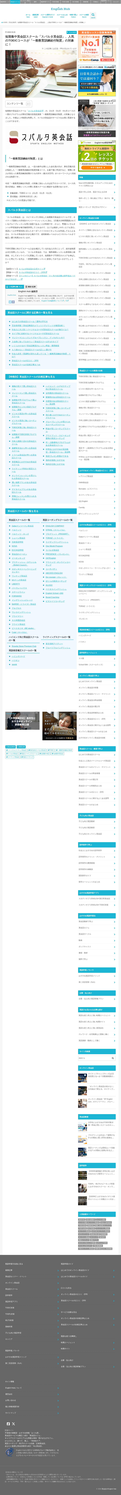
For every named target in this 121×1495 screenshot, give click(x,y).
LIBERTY (16, 584)
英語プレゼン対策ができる (57, 456)
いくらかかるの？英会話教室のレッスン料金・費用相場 (35, 346)
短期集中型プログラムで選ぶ (90, 395)
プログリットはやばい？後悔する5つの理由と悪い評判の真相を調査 (101, 1136)
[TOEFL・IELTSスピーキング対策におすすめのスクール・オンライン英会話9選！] (82, 1188)
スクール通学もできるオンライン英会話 (95, 304)
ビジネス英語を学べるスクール (91, 389)
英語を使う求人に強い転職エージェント (95, 1015)
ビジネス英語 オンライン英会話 (89, 1222)
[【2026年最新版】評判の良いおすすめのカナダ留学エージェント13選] (82, 1175)
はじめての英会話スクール (89, 754)
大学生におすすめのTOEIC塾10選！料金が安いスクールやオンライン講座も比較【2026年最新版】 (101, 1123)
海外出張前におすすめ (55, 460)
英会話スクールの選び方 (88, 779)
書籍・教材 (83, 953)
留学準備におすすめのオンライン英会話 (95, 360)
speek (14, 664)
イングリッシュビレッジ (22, 600)
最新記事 (35, 16)
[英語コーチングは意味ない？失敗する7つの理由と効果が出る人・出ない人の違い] (82, 1152)
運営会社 (8, 1394)
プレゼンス (83, 619)
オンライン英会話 (25, 1)
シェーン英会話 (18, 538)
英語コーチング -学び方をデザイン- (93, 207)
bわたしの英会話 (19, 580)
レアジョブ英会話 (86, 476)
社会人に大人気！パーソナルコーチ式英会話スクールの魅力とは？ (40, 330)
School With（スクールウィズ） (91, 665)
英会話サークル (85, 934)
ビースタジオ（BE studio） (23, 628)
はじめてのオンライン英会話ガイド (75, 1270)
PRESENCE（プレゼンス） (58, 554)
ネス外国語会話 (18, 620)
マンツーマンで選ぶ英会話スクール (93, 414)
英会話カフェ (84, 928)
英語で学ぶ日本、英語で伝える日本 (93, 192)
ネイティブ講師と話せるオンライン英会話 (95, 230)
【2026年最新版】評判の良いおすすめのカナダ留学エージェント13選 (101, 1172)
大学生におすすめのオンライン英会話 (94, 345)
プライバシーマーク (26, 1455)
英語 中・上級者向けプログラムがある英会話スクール (96, 449)
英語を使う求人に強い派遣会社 (91, 1028)
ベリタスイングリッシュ (56, 589)
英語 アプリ (94, 1240)
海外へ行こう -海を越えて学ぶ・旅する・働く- (96, 199)
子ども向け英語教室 (87, 828)
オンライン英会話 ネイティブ (88, 1237)
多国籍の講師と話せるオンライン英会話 (95, 285)
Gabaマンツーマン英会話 (22, 526)
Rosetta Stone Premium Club (24, 646)
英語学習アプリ (45, 1)
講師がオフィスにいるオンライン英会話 (95, 311)
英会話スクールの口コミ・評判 (25, 361)
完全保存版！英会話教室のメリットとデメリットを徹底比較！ (38, 326)
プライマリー (17, 616)
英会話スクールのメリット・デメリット (95, 767)
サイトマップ (10, 1413)
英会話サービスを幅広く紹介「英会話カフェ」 (23, 1435)
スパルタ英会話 (34, 111)
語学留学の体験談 (86, 869)
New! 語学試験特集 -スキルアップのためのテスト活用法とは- (96, 184)
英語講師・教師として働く (89, 1040)
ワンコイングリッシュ (21, 612)
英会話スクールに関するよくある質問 (94, 798)
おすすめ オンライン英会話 (100, 1231)
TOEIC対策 (55, 1)
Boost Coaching (52, 597)
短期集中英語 (45, 753)
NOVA (14, 546)
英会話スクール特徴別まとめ (90, 786)
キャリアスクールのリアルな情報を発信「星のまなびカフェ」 (29, 1438)
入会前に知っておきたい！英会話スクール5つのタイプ (35, 342)
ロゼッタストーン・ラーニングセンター (95, 568)
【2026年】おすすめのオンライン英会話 (95, 224)
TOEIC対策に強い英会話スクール (92, 376)
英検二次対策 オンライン (103, 1225)
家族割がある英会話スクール (58, 397)
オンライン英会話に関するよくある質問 (95, 725)
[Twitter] (10, 301)
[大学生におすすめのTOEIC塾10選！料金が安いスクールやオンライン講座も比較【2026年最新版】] (82, 1126)
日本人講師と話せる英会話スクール (93, 420)
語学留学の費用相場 (87, 863)
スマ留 (81, 658)
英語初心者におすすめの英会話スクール (95, 442)
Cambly (82, 507)
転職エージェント (68, 1342)
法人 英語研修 (107, 1249)
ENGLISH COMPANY (55, 526)
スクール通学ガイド (48, 16)
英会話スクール (15, 1)
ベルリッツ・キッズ (20, 534)
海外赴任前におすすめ (55, 464)
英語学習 (81, 1219)
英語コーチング (28, 757)
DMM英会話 (83, 482)
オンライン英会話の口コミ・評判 (92, 719)
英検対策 (85, 1)
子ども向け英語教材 (87, 821)
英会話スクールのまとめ (88, 805)
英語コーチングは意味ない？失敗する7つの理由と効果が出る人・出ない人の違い (101, 1149)
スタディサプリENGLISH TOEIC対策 (93, 905)
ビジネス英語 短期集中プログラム (92, 401)
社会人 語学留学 (106, 1222)
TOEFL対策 (65, 1)
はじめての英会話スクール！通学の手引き (30, 322)
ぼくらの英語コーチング (56, 581)
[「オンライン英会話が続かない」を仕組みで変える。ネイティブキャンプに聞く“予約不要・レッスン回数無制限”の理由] (82, 1090)
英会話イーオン (85, 543)
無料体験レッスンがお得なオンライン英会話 (95, 250)
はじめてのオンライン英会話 (90, 681)
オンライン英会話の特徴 (88, 688)
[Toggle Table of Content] (27, 104)
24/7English (51, 558)
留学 (35, 1)
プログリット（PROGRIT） (57, 534)
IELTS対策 (76, 1)
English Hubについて (13, 1388)
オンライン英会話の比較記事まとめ (75, 1318)
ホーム (28, 16)
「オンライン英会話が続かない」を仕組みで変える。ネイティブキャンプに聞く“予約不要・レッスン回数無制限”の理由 (101, 1087)
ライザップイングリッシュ (57, 542)
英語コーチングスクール (29, 753)
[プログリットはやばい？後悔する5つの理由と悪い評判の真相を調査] (82, 1139)
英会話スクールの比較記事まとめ (26, 365)
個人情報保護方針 (12, 1407)
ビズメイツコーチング (55, 601)
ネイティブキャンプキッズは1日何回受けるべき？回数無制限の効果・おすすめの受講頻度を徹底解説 (101, 1075)
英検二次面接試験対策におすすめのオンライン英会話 (95, 352)
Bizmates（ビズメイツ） (88, 489)
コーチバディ (51, 569)
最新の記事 (32, 287)
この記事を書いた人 (15, 287)
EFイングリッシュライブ (89, 514)
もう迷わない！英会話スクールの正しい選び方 (32, 350)
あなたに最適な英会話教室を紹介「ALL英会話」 (24, 1446)
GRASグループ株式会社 (44, 1450)
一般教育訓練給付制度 (65, 750)
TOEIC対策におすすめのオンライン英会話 (95, 258)
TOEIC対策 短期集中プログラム (91, 383)
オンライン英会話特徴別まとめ (91, 713)
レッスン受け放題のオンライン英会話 (94, 292)
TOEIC (52, 750)
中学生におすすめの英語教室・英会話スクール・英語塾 (95, 458)
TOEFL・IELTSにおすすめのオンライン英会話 (95, 265)
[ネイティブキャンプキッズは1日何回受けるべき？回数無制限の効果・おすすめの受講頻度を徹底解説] (82, 1078)
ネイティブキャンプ (87, 495)
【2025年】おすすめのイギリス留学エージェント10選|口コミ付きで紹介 (101, 1198)
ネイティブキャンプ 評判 (87, 1243)
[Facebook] (13, 301)
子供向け (95, 1)
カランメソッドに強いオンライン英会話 (95, 273)
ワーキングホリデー (85, 1246)
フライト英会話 (18, 624)
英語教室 (104, 1234)
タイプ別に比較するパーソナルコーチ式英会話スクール (35, 334)
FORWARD (17, 596)
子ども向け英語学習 (13, 1333)
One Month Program (54, 546)
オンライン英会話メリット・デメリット (95, 694)
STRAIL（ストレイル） (56, 530)
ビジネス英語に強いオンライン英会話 (94, 236)
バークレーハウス (19, 588)
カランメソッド (84, 1234)
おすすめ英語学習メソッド (89, 976)
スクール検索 (84, 16)
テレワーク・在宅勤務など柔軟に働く (94, 1034)
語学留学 (8, 1295)
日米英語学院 (17, 542)
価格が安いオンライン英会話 (90, 243)
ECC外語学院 (18, 550)
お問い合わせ (10, 1400)
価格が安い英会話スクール (89, 408)
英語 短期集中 (90, 1219)
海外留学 (102, 1237)
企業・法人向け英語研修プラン (91, 999)
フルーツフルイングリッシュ (58, 648)
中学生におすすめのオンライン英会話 (94, 338)
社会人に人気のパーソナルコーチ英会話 (95, 761)
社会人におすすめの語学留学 (90, 850)
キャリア (116, 1)
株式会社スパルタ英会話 (38, 750)
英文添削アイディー (54, 644)
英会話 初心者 (95, 1234)
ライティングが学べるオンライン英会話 (95, 298)
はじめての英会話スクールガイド (74, 1276)
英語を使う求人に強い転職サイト (92, 1022)
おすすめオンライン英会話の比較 (92, 738)
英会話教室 (11, 747)
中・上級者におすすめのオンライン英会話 (95, 332)
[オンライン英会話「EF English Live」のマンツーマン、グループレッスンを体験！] (82, 1103)
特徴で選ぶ (73, 16)
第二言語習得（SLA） (87, 982)
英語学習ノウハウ (105, 1)
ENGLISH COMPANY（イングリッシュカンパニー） (95, 592)
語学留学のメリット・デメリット (92, 857)
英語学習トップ (5, 1)
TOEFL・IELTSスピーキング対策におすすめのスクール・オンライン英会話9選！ (101, 1185)
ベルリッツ (16, 530)
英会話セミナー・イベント (16, 1276)
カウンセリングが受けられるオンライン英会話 (95, 318)
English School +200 (54, 593)
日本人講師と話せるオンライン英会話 (94, 279)
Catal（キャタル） (20, 632)
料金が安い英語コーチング (89, 435)
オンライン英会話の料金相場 (90, 700)
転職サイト (65, 1349)
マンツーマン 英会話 (102, 1228)
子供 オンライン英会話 (86, 1249)
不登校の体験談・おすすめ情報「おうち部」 (22, 1433)
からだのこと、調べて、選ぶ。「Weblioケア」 (23, 1441)
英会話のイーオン (19, 554)
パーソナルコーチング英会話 (17, 750)
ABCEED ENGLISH (54, 573)
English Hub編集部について (51, 301)
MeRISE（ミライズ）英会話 (24, 604)
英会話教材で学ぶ (86, 921)
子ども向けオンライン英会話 (90, 834)
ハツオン (15, 660)
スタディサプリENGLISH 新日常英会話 (94, 899)
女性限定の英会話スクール (57, 393)
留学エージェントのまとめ (89, 882)
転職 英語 (98, 1249)
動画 (80, 940)
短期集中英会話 (58, 753)
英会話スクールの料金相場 (89, 773)
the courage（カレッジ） (56, 577)
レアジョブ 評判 (102, 1243)
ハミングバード (18, 656)
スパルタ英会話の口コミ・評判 (32, 272)
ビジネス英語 (101, 1219)
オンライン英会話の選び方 (89, 706)
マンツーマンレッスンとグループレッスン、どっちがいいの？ (38, 338)
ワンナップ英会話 (19, 576)
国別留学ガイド (85, 876)
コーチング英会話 (13, 757)
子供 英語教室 (97, 1246)
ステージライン (18, 592)
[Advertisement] (25, 690)
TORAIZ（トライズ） (55, 538)
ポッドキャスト (85, 947)
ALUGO (49, 585)
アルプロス (16, 608)
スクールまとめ (62, 16)
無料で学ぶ (83, 959)
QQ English (83, 501)
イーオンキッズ (18, 558)
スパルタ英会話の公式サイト (31, 269)
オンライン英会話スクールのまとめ (93, 731)
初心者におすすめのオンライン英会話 (94, 326)
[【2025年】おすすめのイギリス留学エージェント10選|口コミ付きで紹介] (82, 1200)
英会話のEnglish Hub (109, 1489)
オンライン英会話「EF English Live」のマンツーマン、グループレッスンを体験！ (101, 1100)
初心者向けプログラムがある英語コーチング (95, 428)
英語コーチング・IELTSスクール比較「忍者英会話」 (26, 1443)
